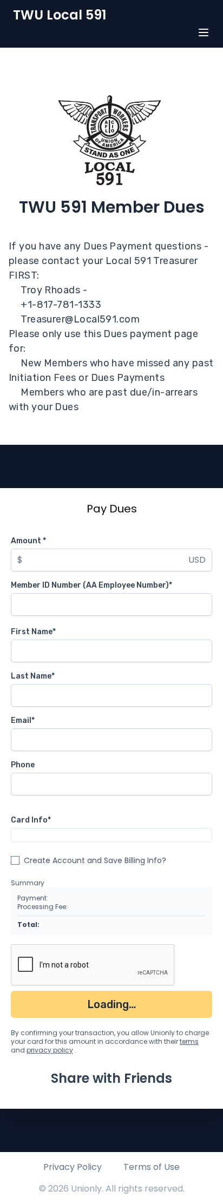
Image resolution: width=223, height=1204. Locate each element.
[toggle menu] (203, 32)
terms (189, 1041)
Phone (23, 764)
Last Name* (33, 676)
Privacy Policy (72, 1167)
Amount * (28, 540)
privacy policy (50, 1050)
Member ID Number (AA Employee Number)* (91, 585)
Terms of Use (151, 1167)
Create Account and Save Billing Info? (95, 860)
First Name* (33, 631)
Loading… (111, 1004)
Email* (23, 720)
